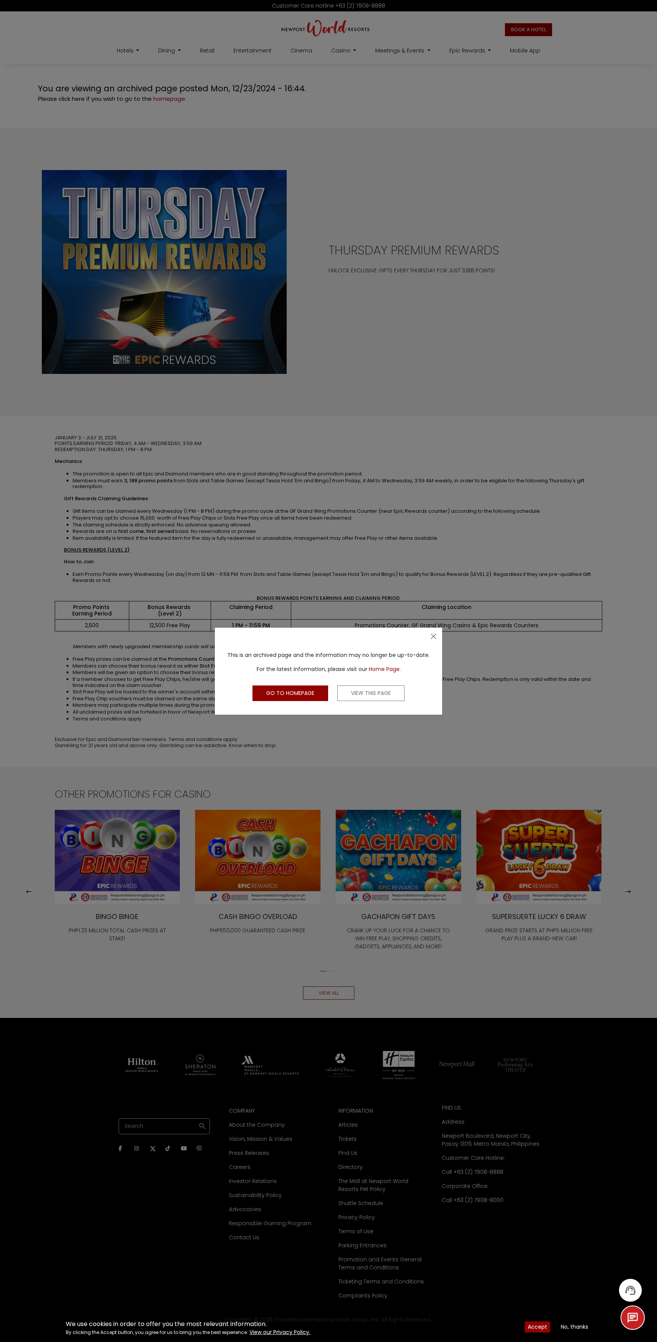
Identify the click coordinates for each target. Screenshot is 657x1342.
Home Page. (385, 669)
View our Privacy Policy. (279, 1332)
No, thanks (574, 1327)
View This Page (371, 693)
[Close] (433, 636)
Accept (537, 1327)
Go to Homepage (290, 693)
